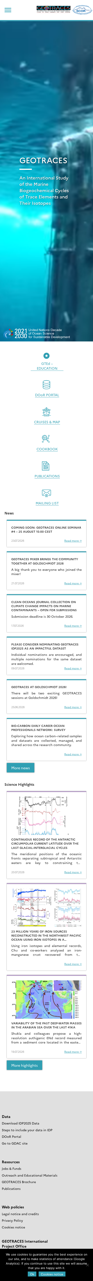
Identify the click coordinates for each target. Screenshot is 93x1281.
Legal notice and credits (20, 1214)
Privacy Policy (12, 1220)
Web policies (13, 1206)
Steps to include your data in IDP (27, 1130)
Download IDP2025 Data (20, 1123)
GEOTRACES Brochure (19, 1182)
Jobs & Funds (11, 1168)
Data (6, 1116)
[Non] (87, 1265)
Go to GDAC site (15, 1143)
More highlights (24, 1065)
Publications (11, 1188)
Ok (32, 1274)
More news (20, 767)
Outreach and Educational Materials (29, 1175)
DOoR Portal (11, 1136)
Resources (11, 1161)
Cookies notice (13, 1227)
